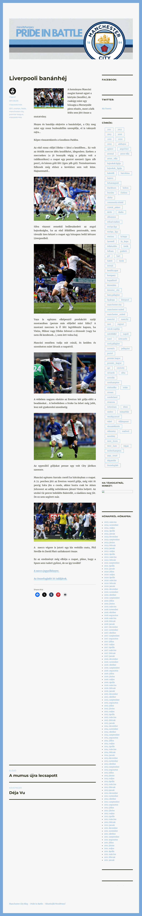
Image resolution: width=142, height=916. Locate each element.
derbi (109, 212)
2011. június (109, 845)
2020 (120, 139)
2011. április (109, 851)
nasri (109, 339)
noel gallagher (113, 344)
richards (111, 373)
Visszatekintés (15, 105)
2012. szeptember (112, 802)
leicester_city (113, 290)
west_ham (112, 446)
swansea (111, 402)
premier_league (114, 363)
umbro (110, 412)
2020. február (110, 583)
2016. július (109, 674)
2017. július (109, 641)
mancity (124, 319)
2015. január (109, 723)
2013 (109, 134)
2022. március (110, 557)
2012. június (109, 810)
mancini (111, 319)
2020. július (109, 572)
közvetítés (111, 285)
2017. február (110, 653)
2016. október (110, 665)
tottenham (112, 407)
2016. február (110, 688)
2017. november (111, 630)
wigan (126, 446)
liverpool (125, 300)
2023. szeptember (112, 539)
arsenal (110, 154)
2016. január (109, 691)
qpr (108, 368)
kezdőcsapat (112, 270)
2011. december (111, 828)
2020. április (109, 577)
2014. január (109, 755)
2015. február (110, 720)
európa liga (112, 227)
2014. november (111, 729)
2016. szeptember (112, 668)
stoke (125, 387)
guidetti (123, 251)
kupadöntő (112, 280)
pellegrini (125, 348)
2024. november (111, 525)
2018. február (110, 621)
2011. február (109, 857)
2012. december (111, 793)
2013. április (109, 781)
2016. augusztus (111, 671)
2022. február (110, 560)
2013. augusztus (111, 770)
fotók (23, 108)
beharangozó (113, 183)
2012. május (109, 813)
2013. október (110, 764)
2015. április (109, 714)
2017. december (111, 627)
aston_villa (112, 158)
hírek (121, 261)
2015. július (109, 706)
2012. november (111, 796)
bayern (110, 178)
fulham (110, 251)
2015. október (110, 697)
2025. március (110, 522)
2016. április (109, 682)
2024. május (109, 528)
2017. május (109, 644)
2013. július (109, 773)
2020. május (109, 574)
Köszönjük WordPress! (55, 904)
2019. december (111, 589)
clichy (109, 197)
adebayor (122, 144)
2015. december (111, 694)
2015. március (110, 717)
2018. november (111, 609)
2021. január (109, 569)
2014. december (111, 726)
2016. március (110, 685)
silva (123, 373)
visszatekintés (15, 117)
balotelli (110, 173)
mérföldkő (111, 334)
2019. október (110, 595)
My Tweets (106, 109)
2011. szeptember (111, 837)
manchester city (16, 111)
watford (125, 431)
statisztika (111, 387)
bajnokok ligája (114, 163)
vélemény (111, 431)
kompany (111, 275)
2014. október (110, 732)
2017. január (109, 656)
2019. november (111, 592)
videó (109, 421)
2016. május (109, 679)
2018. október (110, 612)
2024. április (109, 531)
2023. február (110, 545)
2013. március (110, 784)
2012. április (109, 816)
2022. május (109, 551)
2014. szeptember (112, 735)
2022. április (109, 554)
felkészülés (112, 246)
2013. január (109, 790)
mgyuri (12, 97)
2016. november (111, 662)
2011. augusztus (111, 840)
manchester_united (116, 314)
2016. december (111, 659)
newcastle (122, 339)
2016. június (109, 676)
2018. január (109, 624)
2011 (11, 108)
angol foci (124, 149)
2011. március (110, 854)
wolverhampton (114, 451)
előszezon (111, 217)
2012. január (109, 825)
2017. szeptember (112, 636)
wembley (111, 436)
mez (109, 324)
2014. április (109, 746)
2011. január (109, 860)
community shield (115, 202)
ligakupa (111, 300)
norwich (111, 348)
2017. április (109, 647)
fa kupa (124, 236)
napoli (126, 334)
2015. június (109, 708)
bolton (126, 188)
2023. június (109, 542)
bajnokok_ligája (114, 168)
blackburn (111, 188)
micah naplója (113, 329)
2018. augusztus (111, 615)
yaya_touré (112, 456)
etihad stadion (113, 222)
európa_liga (112, 232)
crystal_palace (113, 207)
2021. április (109, 566)
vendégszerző (113, 417)
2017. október (110, 633)
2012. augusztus (111, 805)
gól (108, 256)
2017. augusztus (111, 639)
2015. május (109, 711)
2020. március (110, 580)
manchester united (115, 309)
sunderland (112, 397)
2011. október (110, 834)
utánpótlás (124, 412)
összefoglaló (112, 465)
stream (110, 392)
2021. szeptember (112, 563)
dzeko (121, 212)
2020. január (109, 586)
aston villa (124, 154)
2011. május (109, 848)
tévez (125, 407)
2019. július (109, 601)
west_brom (112, 441)
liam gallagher (113, 295)
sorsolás (111, 378)
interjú (110, 266)
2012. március (110, 819)
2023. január (109, 548)
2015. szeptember (112, 700)
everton (17, 108)
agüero (110, 149)
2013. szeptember (111, 767)
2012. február (110, 822)
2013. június (109, 775)
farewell (110, 241)
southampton (113, 382)
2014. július (109, 741)
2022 (109, 144)
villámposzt (123, 421)
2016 (120, 134)
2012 (120, 129)
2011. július (109, 842)
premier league (16, 114)
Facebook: (109, 79)
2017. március (110, 650)
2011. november (111, 831)
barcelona (125, 173)
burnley (110, 193)
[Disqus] (52, 651)
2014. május (109, 743)
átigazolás (111, 460)
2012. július (109, 808)
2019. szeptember (112, 598)
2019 (109, 139)
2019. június (109, 604)
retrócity (120, 368)
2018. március (110, 618)
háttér (110, 261)
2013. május (109, 778)
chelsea (124, 193)
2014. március (110, 749)
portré (110, 353)
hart (118, 256)
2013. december (111, 758)
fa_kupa (124, 241)
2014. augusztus (111, 738)
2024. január (109, 534)
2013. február (110, 787)
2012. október (110, 799)
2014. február (110, 752)
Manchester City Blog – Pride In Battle (26, 904)
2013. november (111, 761)
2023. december (111, 537)
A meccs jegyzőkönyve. (46, 570)
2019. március (110, 606)
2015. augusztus (111, 703)
